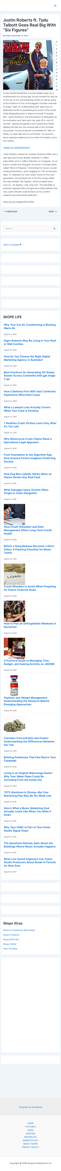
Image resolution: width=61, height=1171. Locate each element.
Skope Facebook (11, 935)
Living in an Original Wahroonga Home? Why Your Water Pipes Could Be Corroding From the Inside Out (28, 776)
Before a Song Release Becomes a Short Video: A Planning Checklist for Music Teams (29, 549)
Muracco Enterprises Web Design (19, 930)
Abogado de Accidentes (30, 1107)
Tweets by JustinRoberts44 (16, 147)
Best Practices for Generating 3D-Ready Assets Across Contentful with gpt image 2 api (29, 375)
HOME (30, 1123)
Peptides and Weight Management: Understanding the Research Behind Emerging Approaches (26, 701)
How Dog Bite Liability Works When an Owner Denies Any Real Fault (28, 475)
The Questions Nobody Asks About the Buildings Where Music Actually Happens (30, 845)
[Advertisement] (30, 1004)
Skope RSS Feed (11, 939)
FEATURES (30, 1126)
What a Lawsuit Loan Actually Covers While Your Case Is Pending (27, 409)
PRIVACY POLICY (30, 1147)
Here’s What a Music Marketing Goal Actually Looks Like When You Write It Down (27, 811)
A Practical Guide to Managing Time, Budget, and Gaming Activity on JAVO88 (29, 662)
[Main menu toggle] (55, 6)
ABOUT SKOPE (30, 1144)
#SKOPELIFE (30, 1137)
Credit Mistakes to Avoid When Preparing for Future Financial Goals (30, 588)
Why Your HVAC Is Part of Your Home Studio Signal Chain (27, 829)
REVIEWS (30, 1133)
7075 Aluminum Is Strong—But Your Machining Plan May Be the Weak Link (27, 794)
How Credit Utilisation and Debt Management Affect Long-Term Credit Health (28, 530)
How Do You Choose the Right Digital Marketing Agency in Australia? (27, 358)
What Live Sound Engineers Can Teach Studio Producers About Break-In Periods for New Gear (30, 862)
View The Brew (10, 948)
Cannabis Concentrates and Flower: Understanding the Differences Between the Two (29, 741)
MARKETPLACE (30, 1140)
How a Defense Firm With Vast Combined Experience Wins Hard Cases (30, 393)
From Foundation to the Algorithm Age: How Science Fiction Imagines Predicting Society (29, 458)
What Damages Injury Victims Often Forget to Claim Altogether (26, 491)
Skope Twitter (9, 944)
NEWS (31, 1130)
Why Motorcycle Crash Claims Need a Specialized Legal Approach (28, 440)
